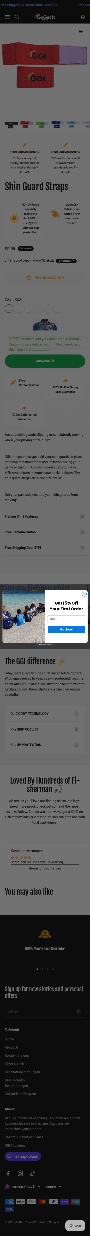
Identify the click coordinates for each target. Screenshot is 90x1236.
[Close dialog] (84, 594)
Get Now (66, 630)
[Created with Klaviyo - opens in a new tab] (45, 644)
